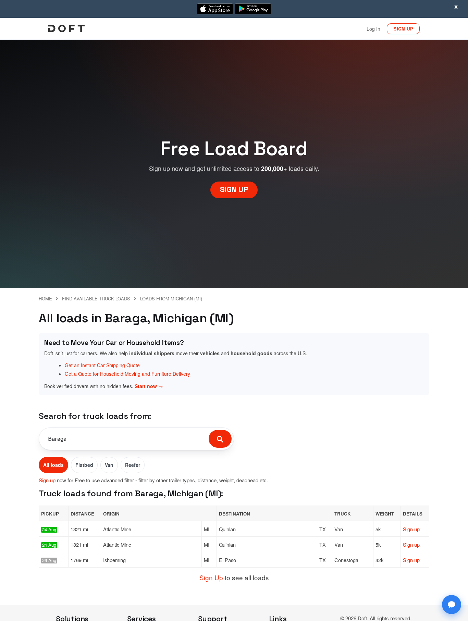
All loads (53, 464)
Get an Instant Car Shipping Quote (102, 365)
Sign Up (211, 577)
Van (109, 464)
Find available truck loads (96, 298)
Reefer (132, 464)
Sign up (47, 480)
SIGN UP (403, 29)
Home (45, 298)
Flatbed (84, 464)
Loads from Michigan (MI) (171, 298)
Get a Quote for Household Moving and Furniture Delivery (127, 373)
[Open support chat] (451, 604)
